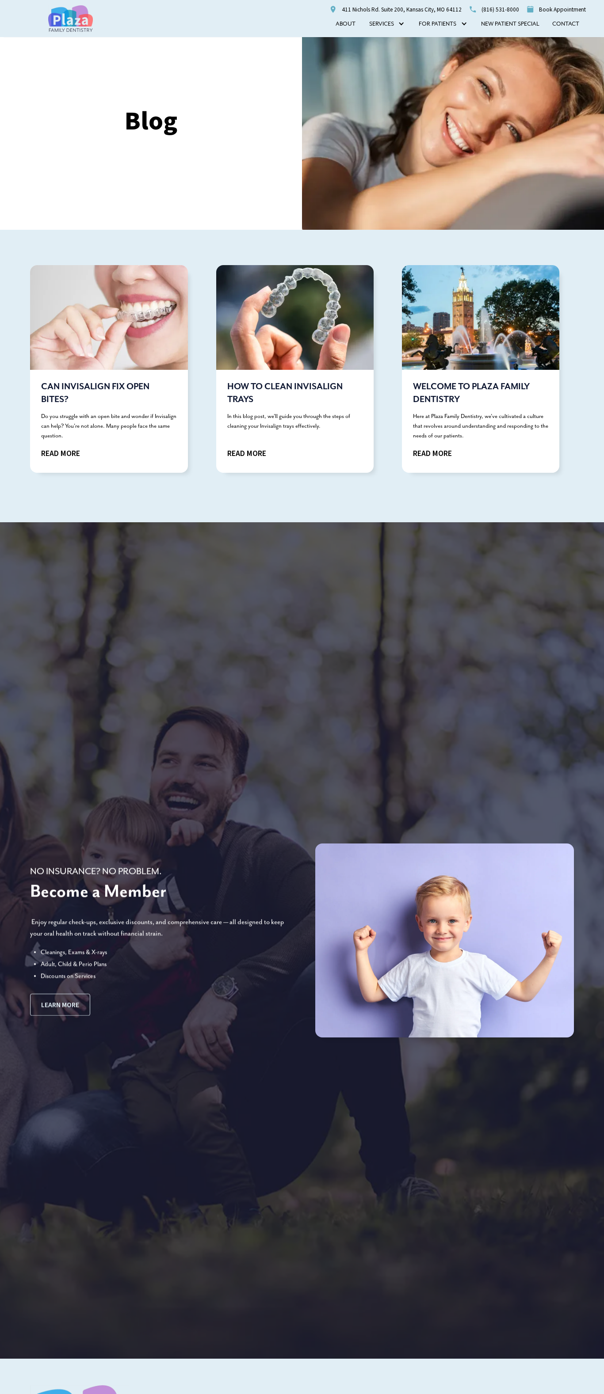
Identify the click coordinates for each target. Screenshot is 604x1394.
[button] (387, 24)
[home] (70, 18)
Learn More (60, 1005)
